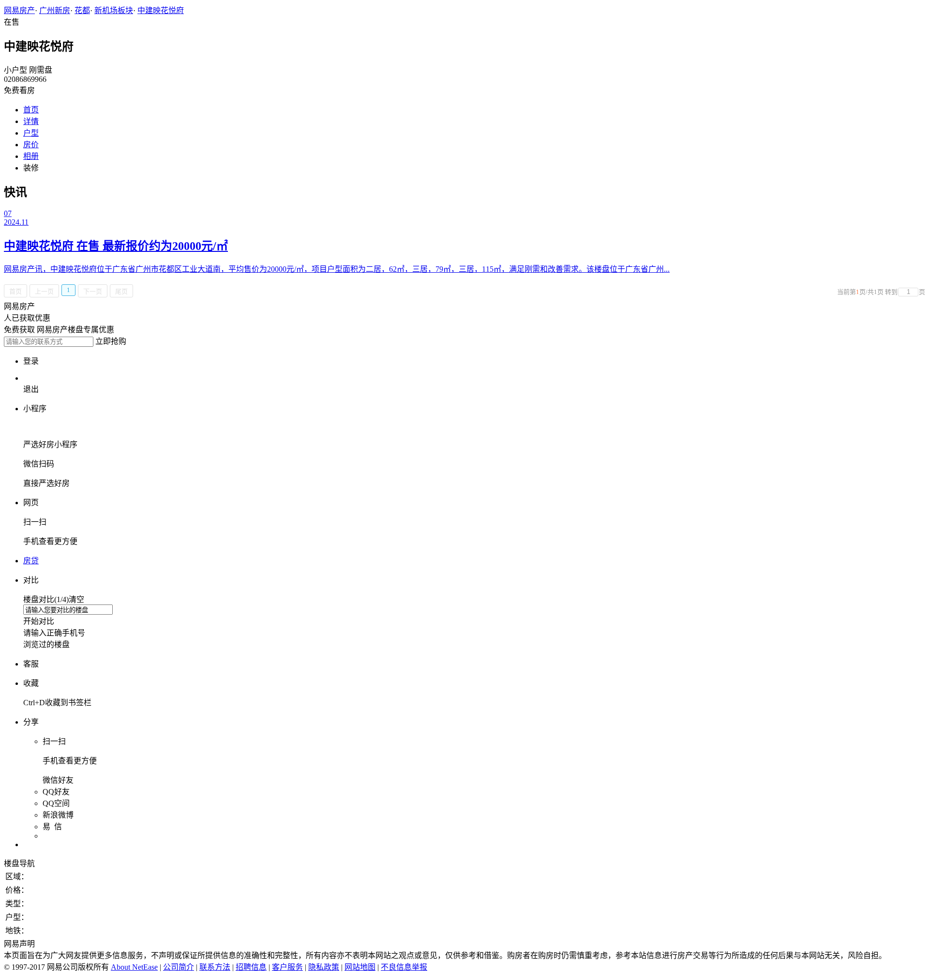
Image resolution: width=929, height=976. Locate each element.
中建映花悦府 (160, 10)
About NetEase (134, 967)
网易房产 (19, 10)
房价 (31, 144)
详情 (31, 121)
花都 (82, 10)
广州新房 (54, 10)
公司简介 (178, 967)
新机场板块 (113, 10)
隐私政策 (323, 967)
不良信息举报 (404, 967)
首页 (31, 110)
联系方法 (214, 967)
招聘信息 (251, 967)
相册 (31, 156)
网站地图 (360, 967)
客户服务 (287, 967)
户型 (31, 133)
